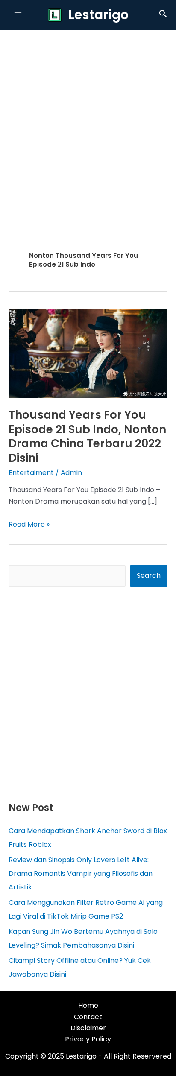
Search (149, 575)
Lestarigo (98, 15)
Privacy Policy (88, 1039)
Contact (88, 1017)
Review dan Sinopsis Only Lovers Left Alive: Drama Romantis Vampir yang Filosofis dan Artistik (81, 873)
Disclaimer (88, 1028)
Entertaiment (31, 473)
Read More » (29, 524)
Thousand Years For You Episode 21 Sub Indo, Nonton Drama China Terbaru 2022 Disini (87, 436)
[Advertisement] (88, 122)
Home (88, 1005)
